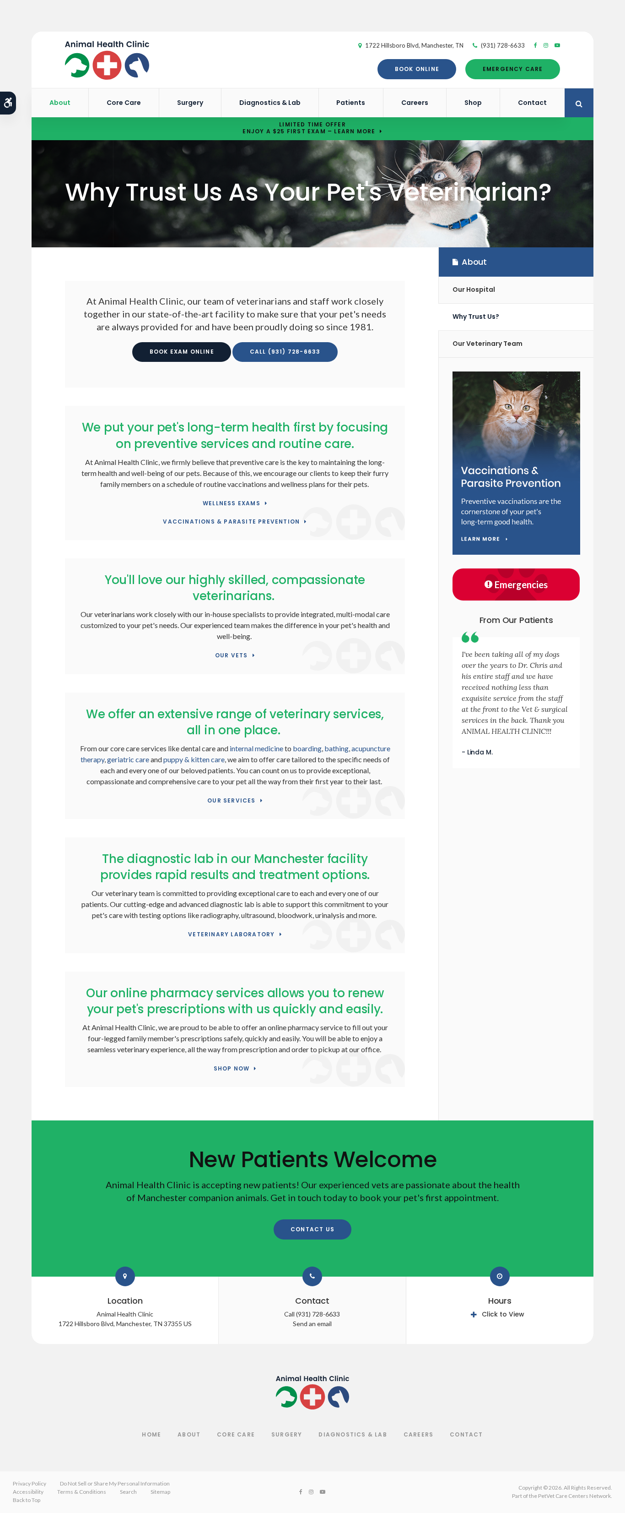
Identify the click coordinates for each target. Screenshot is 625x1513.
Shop (473, 102)
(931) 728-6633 (503, 45)
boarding (307, 748)
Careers (414, 102)
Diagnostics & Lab (270, 102)
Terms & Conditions (81, 1491)
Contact (532, 102)
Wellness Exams (231, 503)
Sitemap (160, 1491)
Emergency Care (513, 69)
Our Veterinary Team (488, 343)
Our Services (231, 800)
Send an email (312, 1323)
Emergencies (521, 584)
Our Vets (231, 655)
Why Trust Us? (476, 316)
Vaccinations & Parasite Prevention (231, 522)
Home (151, 1434)
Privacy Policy (29, 1483)
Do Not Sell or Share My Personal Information (115, 1483)
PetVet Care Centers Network (574, 1495)
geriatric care (128, 759)
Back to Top (26, 1500)
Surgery (190, 102)
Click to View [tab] (503, 1314)
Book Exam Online (182, 351)
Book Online (417, 69)
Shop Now (232, 1068)
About (59, 102)
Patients (350, 102)
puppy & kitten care (194, 759)
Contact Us (312, 1229)
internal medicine (256, 748)
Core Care (124, 102)
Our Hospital (474, 289)
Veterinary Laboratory (231, 934)
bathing (336, 748)
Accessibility (28, 1491)
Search (128, 1491)
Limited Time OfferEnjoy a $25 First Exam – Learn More (308, 128)
